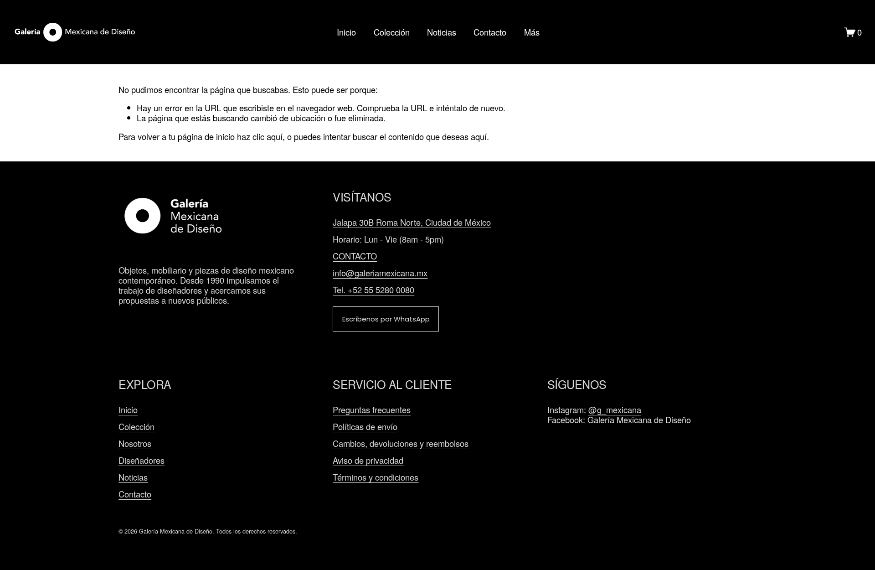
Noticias (441, 32)
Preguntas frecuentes (372, 409)
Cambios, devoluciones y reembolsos (400, 443)
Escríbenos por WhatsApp (386, 319)
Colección (392, 32)
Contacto (490, 32)
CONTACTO (355, 256)
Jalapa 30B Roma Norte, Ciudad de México (412, 222)
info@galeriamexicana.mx (380, 273)
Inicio (346, 32)
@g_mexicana (614, 409)
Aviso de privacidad (368, 460)
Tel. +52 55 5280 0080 (373, 290)
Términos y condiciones (375, 477)
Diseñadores (141, 460)
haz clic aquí (260, 136)
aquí (479, 136)
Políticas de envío (365, 426)
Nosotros (134, 443)
